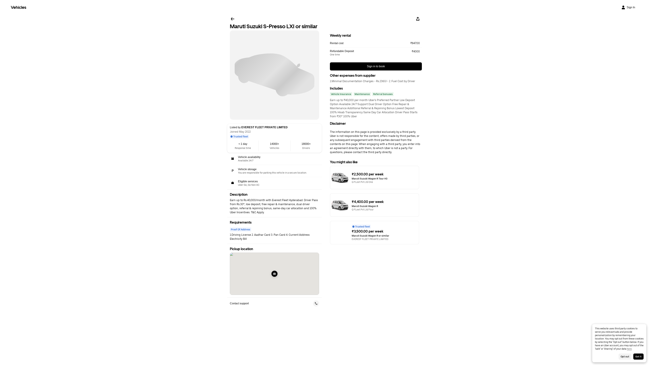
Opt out (625, 356)
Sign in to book (376, 66)
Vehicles (18, 7)
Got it (638, 356)
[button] (376, 43)
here (629, 348)
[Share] (418, 19)
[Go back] (233, 19)
